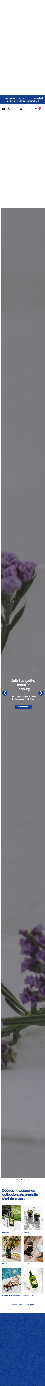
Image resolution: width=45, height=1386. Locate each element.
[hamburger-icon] (21, 109)
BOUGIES (27, 1264)
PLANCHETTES (29, 1295)
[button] (5, 693)
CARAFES (5, 1232)
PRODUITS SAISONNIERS (11, 1295)
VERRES (26, 1232)
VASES (4, 1264)
